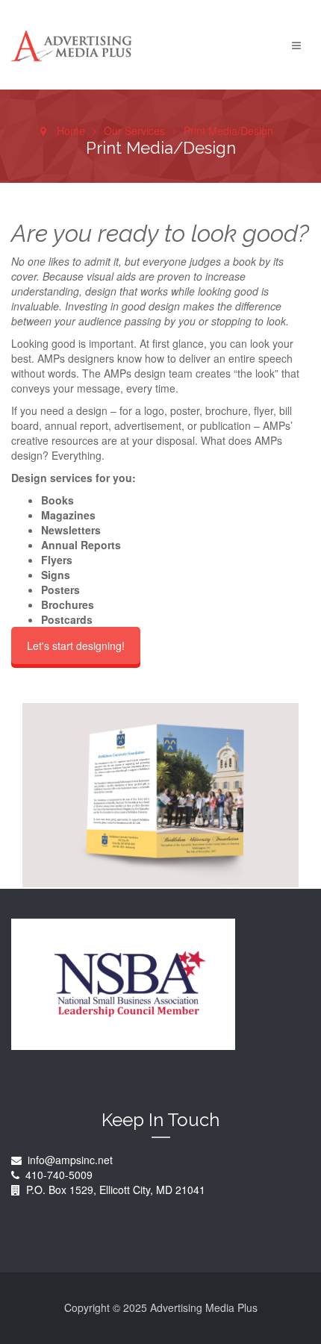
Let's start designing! (76, 645)
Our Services (134, 130)
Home (71, 130)
